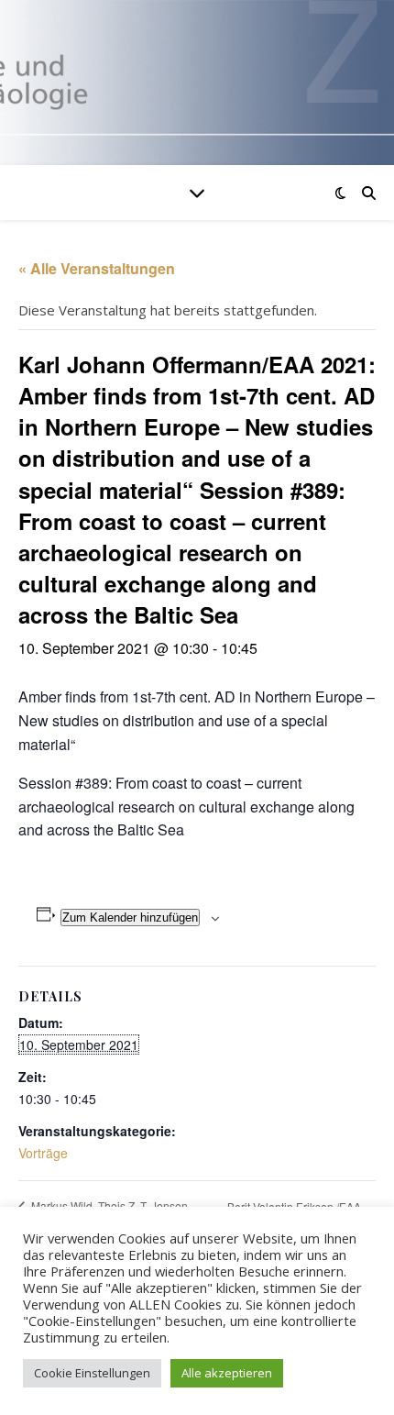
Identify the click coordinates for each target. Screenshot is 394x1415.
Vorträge (43, 1153)
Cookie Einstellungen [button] (92, 1373)
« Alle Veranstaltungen (96, 268)
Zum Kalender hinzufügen (130, 917)
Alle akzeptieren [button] (226, 1373)
